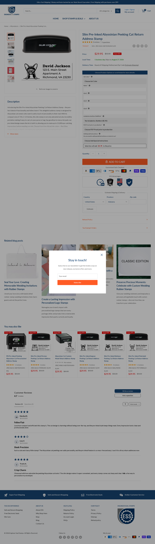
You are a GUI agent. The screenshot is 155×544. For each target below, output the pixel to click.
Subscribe (77, 282)
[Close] (102, 254)
